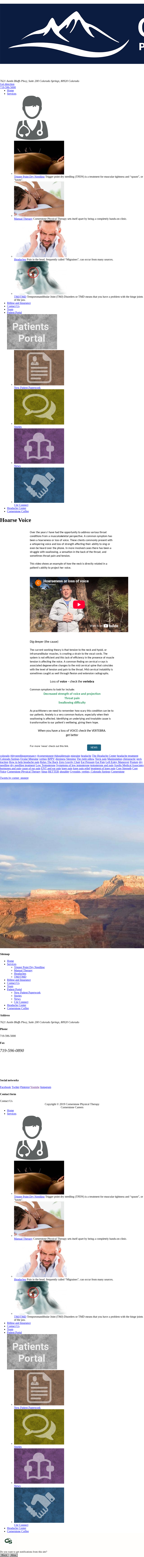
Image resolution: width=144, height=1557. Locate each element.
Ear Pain (100, 762)
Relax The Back (49, 762)
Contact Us (13, 983)
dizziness (60, 758)
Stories (18, 995)
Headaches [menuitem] (20, 259)
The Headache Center (104, 755)
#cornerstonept (45, 755)
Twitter (15, 1087)
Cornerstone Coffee (18, 1008)
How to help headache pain (24, 762)
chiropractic (129, 758)
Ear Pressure (88, 762)
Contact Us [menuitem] (13, 306)
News (17, 998)
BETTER (53, 771)
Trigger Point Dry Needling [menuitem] (29, 176)
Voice (3, 771)
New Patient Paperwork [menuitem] (27, 387)
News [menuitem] (17, 465)
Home (10, 960)
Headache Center (16, 1005)
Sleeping (71, 758)
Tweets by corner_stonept (14, 777)
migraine (75, 755)
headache (86, 755)
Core (135, 768)
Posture (134, 762)
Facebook (5, 1087)
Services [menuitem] (11, 93)
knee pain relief (81, 768)
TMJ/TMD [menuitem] (20, 296)
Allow (13, 1555)
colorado (5, 755)
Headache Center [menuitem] (16, 508)
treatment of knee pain (103, 768)
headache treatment (127, 755)
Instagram (45, 1087)
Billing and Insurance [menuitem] (19, 303)
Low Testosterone (45, 765)
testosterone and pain (101, 765)
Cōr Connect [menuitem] (21, 504)
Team (10, 986)
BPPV (51, 758)
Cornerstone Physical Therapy (24, 771)
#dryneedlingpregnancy (23, 755)
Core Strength (124, 768)
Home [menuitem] (10, 90)
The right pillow (85, 758)
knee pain (67, 768)
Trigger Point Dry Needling (29, 967)
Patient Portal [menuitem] (14, 312)
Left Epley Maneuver (117, 762)
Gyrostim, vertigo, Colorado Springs (90, 771)
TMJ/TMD (20, 976)
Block (4, 1555)
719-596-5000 (8, 87)
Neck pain (101, 758)
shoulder (64, 771)
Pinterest (25, 1087)
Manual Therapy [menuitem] (23, 218)
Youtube (35, 1087)
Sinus (44, 771)
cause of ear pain (31, 768)
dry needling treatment (22, 765)
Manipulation (114, 758)
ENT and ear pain (51, 768)
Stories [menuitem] (18, 426)
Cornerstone (118, 771)
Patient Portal (14, 989)
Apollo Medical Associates (129, 765)
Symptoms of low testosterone (73, 765)
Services (11, 964)
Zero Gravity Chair (69, 762)
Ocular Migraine (29, 758)
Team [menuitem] (10, 309)
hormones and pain (10, 768)
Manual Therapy (23, 970)
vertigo (43, 758)
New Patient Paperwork (27, 992)
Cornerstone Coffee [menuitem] (18, 511)
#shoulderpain (62, 755)
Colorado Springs (9, 758)
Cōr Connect (21, 1002)
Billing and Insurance (19, 979)
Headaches (20, 973)
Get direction (7, 84)
